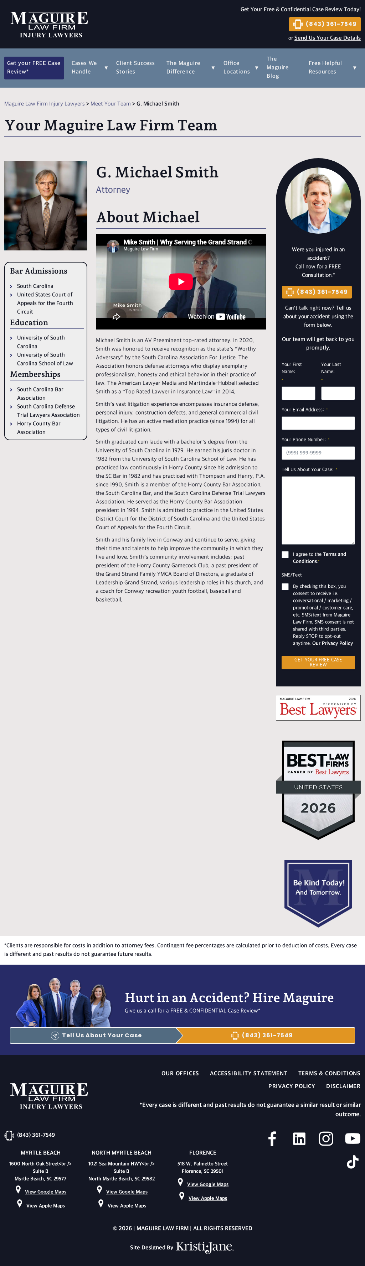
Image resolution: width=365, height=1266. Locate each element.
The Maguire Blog (278, 68)
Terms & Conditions (329, 1073)
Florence (202, 1153)
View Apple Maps (45, 1206)
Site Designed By (152, 1248)
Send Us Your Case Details (327, 38)
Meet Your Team (111, 104)
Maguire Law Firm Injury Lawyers (44, 104)
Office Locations (236, 68)
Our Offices (180, 1073)
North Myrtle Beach (121, 1153)
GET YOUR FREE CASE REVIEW (318, 662)
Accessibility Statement (248, 1073)
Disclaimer (343, 1086)
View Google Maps (45, 1192)
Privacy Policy (291, 1086)
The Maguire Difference (183, 68)
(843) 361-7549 (331, 24)
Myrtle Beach (41, 1153)
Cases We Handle (84, 68)
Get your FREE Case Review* (33, 68)
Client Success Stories (135, 68)
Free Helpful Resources (325, 68)
